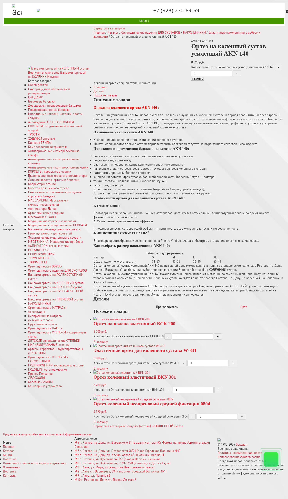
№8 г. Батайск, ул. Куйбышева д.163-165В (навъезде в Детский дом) (122, 463)
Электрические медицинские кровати (54, 237)
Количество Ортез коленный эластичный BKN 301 (128, 389)
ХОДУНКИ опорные (41, 138)
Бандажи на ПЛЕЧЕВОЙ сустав (55, 299)
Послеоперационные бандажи (49, 109)
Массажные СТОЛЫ (42, 217)
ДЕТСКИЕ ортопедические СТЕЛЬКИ (54, 340)
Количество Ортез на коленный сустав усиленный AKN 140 (232, 67)
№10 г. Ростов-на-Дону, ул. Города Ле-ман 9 (105, 479)
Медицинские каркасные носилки (52, 221)
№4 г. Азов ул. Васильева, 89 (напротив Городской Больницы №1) (120, 471)
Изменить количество (48, 434)
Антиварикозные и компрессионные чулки (58, 167)
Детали (98, 91)
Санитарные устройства (45, 386)
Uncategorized (38, 85)
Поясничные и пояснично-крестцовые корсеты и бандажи (55, 194)
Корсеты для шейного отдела (48, 188)
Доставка (9, 471)
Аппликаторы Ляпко (42, 208)
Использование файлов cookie (238, 457)
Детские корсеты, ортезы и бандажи (53, 180)
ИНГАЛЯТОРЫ (38, 250)
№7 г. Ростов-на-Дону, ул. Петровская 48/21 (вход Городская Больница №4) (127, 451)
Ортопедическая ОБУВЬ (45, 266)
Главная (99, 32)
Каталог (113, 32)
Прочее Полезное (40, 373)
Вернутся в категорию (109, 28)
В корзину (197, 78)
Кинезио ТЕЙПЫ (40, 142)
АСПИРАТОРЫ (48, 246)
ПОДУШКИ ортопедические (47, 369)
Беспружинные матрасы (45, 316)
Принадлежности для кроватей (50, 233)
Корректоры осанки (42, 184)
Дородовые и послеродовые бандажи (54, 105)
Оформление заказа (77, 434)
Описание (100, 87)
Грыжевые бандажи (41, 101)
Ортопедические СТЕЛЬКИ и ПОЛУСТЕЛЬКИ (48, 359)
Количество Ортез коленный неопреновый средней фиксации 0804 (140, 416)
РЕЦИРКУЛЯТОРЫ (41, 254)
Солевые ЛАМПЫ (40, 382)
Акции (7, 455)
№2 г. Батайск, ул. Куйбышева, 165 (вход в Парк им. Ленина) (117, 459)
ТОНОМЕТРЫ (37, 262)
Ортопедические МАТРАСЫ (47, 307)
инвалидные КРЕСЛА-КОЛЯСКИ (51, 122)
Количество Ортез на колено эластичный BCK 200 (128, 336)
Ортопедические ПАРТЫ (45, 328)
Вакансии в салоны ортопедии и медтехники (34, 463)
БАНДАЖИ (35, 97)
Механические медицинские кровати (54, 229)
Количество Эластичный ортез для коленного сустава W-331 (136, 363)
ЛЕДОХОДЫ (36, 377)
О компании (11, 467)
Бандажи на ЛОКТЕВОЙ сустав (55, 287)
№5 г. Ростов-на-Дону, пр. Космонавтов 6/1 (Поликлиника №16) (119, 455)
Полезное (9, 459)
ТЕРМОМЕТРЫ (38, 258)
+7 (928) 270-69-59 (176, 10)
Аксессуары (36, 311)
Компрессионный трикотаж (47, 147)
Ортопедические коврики (46, 213)
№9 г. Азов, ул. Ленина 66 (92, 475)
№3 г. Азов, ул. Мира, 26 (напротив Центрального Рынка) (114, 467)
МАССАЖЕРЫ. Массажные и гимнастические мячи (48, 202)
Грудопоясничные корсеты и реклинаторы (57, 175)
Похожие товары (105, 95)
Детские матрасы (40, 320)
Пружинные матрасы (42, 324)
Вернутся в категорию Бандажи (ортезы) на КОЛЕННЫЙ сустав (57, 74)
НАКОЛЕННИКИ (39, 303)
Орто (243, 307)
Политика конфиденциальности (239, 452)
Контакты (9, 475)
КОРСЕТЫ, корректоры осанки (49, 171)
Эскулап (241, 444)
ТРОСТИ (34, 134)
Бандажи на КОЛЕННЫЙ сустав (56, 283)
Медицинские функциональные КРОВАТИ (57, 225)
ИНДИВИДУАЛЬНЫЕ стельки (49, 344)
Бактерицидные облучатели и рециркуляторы (49, 91)
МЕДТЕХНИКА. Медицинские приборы (55, 241)
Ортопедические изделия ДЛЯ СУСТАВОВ (57, 270)
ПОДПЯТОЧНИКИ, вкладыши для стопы (56, 365)
